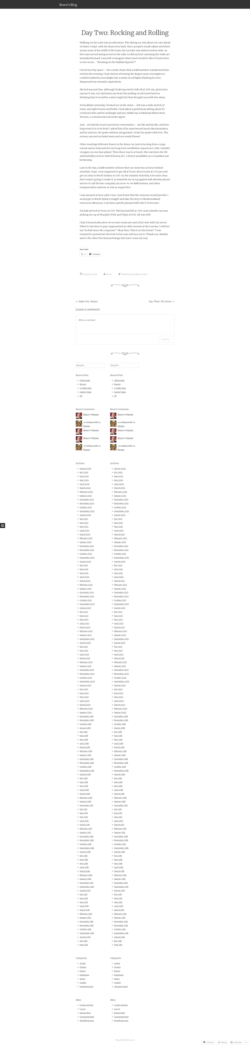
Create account (86, 1005)
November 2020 (87, 674)
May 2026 (84, 480)
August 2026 (85, 468)
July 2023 (84, 612)
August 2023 (85, 608)
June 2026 (84, 476)
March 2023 (85, 627)
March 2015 (85, 910)
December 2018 (86, 759)
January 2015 (85, 917)
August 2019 (85, 728)
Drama (83, 967)
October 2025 (86, 507)
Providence (135, 274)
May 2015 (84, 902)
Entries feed (85, 1013)
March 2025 (85, 534)
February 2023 (86, 631)
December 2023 (87, 592)
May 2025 (84, 526)
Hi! (81, 396)
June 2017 (84, 813)
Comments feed (87, 1017)
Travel (144, 274)
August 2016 (85, 852)
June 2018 (84, 782)
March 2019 (85, 747)
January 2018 (85, 801)
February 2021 (86, 662)
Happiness (84, 975)
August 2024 (85, 561)
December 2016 (86, 836)
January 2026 (86, 496)
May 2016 (84, 863)
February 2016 (86, 875)
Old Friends (85, 380)
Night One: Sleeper (87, 301)
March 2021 (85, 658)
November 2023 (87, 596)
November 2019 (87, 720)
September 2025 (87, 511)
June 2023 (84, 616)
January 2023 (86, 635)
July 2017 (83, 809)
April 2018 (84, 790)
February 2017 (86, 828)
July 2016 (84, 856)
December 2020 (87, 670)
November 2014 (87, 925)
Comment (165, 339)
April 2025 (84, 530)
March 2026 (85, 488)
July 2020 (84, 689)
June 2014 (84, 945)
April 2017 (84, 821)
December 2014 (86, 921)
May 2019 (84, 739)
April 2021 (84, 654)
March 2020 (85, 705)
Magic (82, 979)
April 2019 (84, 743)
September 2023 (87, 604)
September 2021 (87, 639)
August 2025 (85, 515)
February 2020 (86, 708)
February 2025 (86, 538)
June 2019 (84, 735)
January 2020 (86, 712)
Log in (82, 1009)
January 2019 (85, 755)
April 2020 (84, 701)
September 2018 (87, 770)
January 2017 (85, 832)
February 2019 (86, 751)
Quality (83, 982)
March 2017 (85, 825)
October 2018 (85, 767)
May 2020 (84, 697)
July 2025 (84, 519)
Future (83, 971)
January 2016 (85, 879)
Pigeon (95, 414)
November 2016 (87, 840)
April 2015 (84, 906)
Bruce (109, 274)
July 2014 (83, 941)
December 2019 (86, 716)
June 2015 (84, 898)
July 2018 (84, 778)
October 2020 (86, 677)
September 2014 (87, 933)
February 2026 (86, 492)
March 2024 (85, 581)
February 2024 (86, 585)
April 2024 (84, 577)
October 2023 (86, 600)
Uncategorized (86, 986)
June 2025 (84, 523)
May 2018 (84, 786)
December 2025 (87, 499)
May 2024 (84, 573)
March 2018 (85, 794)
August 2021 (85, 643)
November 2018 (87, 763)
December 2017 (86, 805)
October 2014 (85, 929)
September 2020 (87, 681)
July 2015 (83, 894)
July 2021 (84, 646)
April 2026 (84, 484)
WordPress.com (87, 1020)
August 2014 (85, 937)
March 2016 (85, 871)
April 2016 (84, 867)
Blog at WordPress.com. (125, 1040)
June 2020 (84, 693)
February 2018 (86, 798)
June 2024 (84, 569)
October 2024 (86, 554)
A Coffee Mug (86, 388)
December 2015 (86, 883)
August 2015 (85, 890)
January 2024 (86, 588)
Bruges (83, 384)
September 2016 (87, 848)
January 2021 (85, 666)
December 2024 (87, 546)
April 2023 (84, 623)
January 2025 (86, 542)
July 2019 (84, 732)
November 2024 (87, 550)
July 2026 (84, 472)
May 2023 (84, 619)
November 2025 (87, 503)
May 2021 (84, 650)
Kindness (125, 274)
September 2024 (87, 557)
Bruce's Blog (68, 5)
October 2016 (85, 844)
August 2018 (85, 774)
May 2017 (84, 817)
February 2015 (86, 914)
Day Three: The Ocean (161, 301)
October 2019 (85, 724)
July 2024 (84, 565)
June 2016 (84, 859)
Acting (83, 963)
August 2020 (85, 685)
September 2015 (87, 887)
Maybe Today (86, 392)
